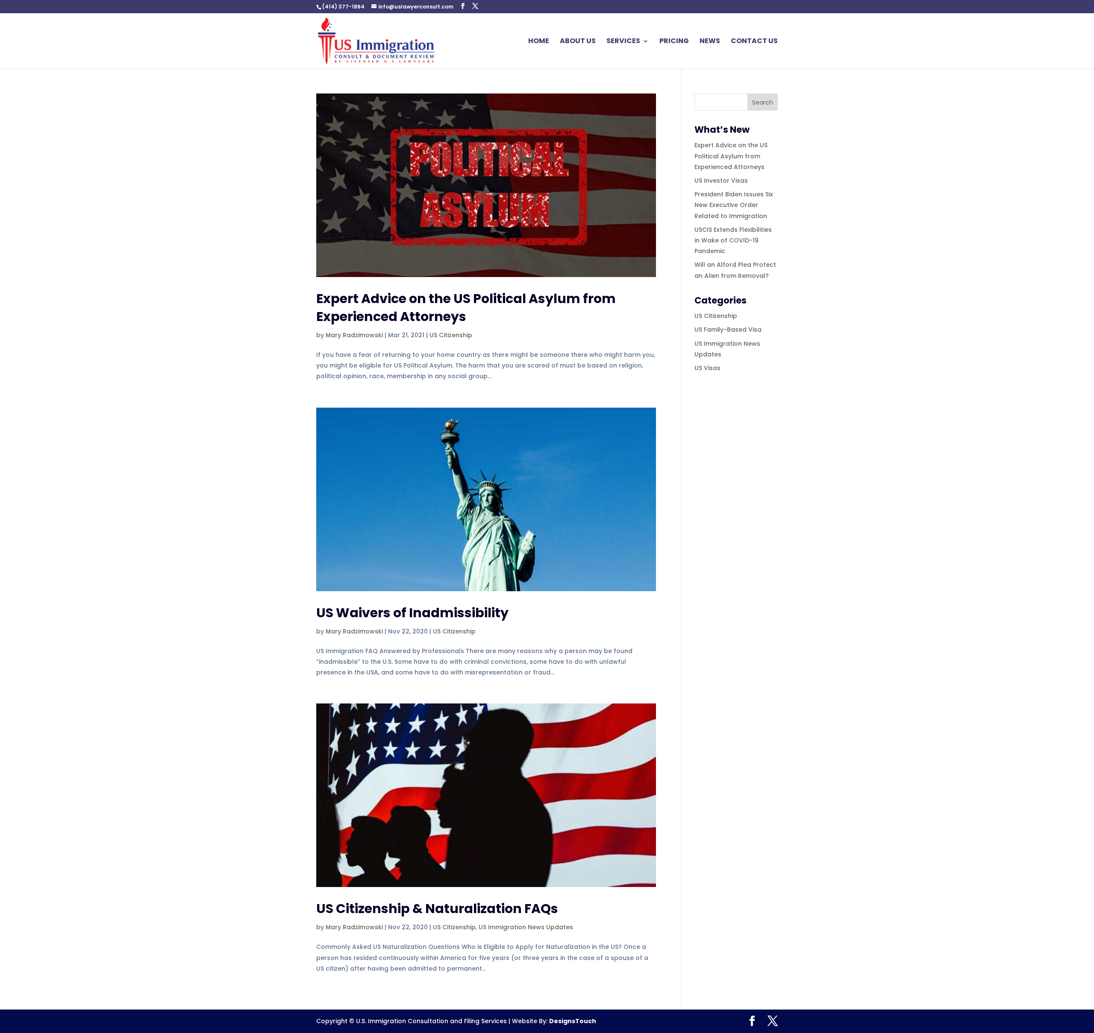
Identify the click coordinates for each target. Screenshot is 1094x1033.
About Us (578, 42)
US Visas (707, 368)
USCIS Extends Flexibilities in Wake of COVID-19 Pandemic (733, 240)
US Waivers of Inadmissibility (412, 613)
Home (538, 42)
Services (623, 42)
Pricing (674, 42)
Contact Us (754, 42)
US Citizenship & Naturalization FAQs (437, 908)
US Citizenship (450, 335)
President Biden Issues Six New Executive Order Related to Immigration (733, 205)
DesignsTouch (572, 1021)
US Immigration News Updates (526, 927)
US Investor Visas (721, 180)
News (710, 42)
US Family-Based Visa (728, 329)
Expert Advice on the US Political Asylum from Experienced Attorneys (466, 307)
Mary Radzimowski (354, 335)
